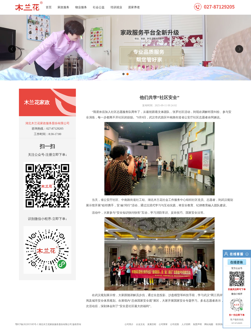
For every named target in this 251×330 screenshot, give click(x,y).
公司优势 (174, 324)
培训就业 (116, 7)
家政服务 (63, 7)
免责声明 (197, 324)
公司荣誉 (163, 324)
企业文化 (140, 324)
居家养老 (134, 7)
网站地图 (208, 324)
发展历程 (151, 324)
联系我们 (220, 324)
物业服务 (81, 7)
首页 (49, 7)
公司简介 (129, 324)
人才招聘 (186, 324)
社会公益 (99, 7)
